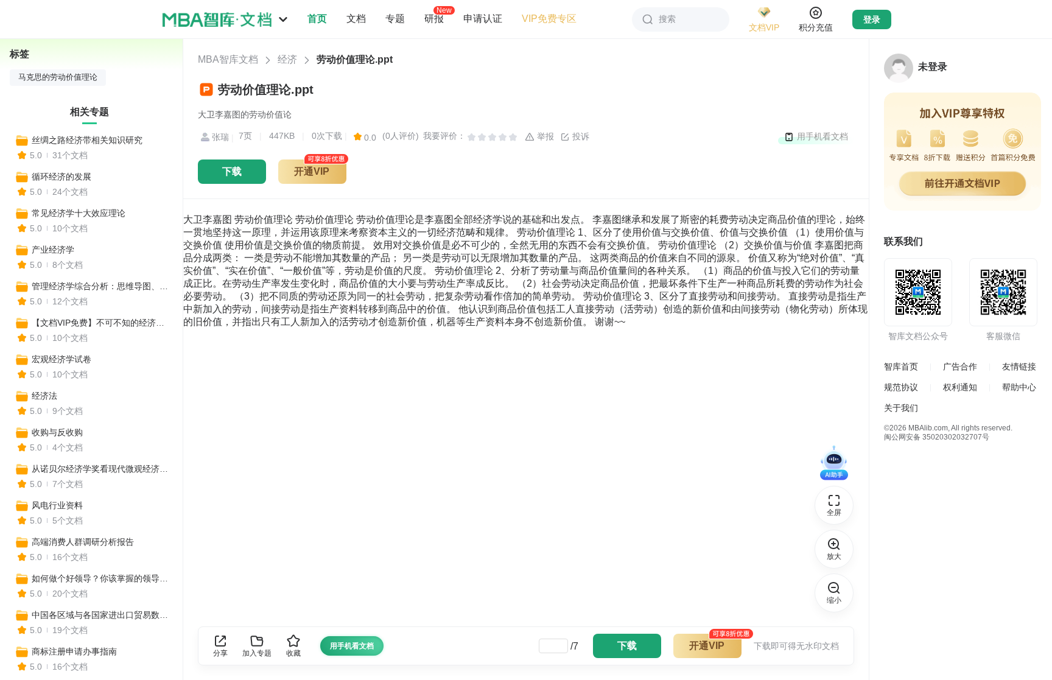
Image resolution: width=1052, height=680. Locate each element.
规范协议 (901, 387)
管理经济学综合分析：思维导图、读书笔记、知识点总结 (102, 286)
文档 (356, 18)
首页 (317, 18)
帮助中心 (1019, 387)
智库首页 (901, 366)
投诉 (579, 136)
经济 (287, 59)
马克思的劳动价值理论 (57, 77)
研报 (434, 18)
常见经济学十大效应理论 (78, 213)
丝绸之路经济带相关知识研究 (87, 140)
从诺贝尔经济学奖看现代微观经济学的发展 (102, 469)
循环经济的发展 (61, 176)
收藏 (293, 653)
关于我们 (901, 408)
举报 (544, 136)
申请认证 (482, 18)
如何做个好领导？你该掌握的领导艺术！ (102, 578)
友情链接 (1019, 366)
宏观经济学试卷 (61, 359)
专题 (395, 18)
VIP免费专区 (549, 18)
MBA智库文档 (228, 59)
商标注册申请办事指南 (74, 651)
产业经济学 (53, 249)
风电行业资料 (57, 505)
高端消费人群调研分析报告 (83, 542)
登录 (871, 19)
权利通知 (960, 387)
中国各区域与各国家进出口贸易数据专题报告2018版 (102, 615)
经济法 (44, 396)
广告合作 (960, 366)
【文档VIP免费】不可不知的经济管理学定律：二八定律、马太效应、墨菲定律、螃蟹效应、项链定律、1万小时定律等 (102, 323)
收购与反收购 (57, 432)
